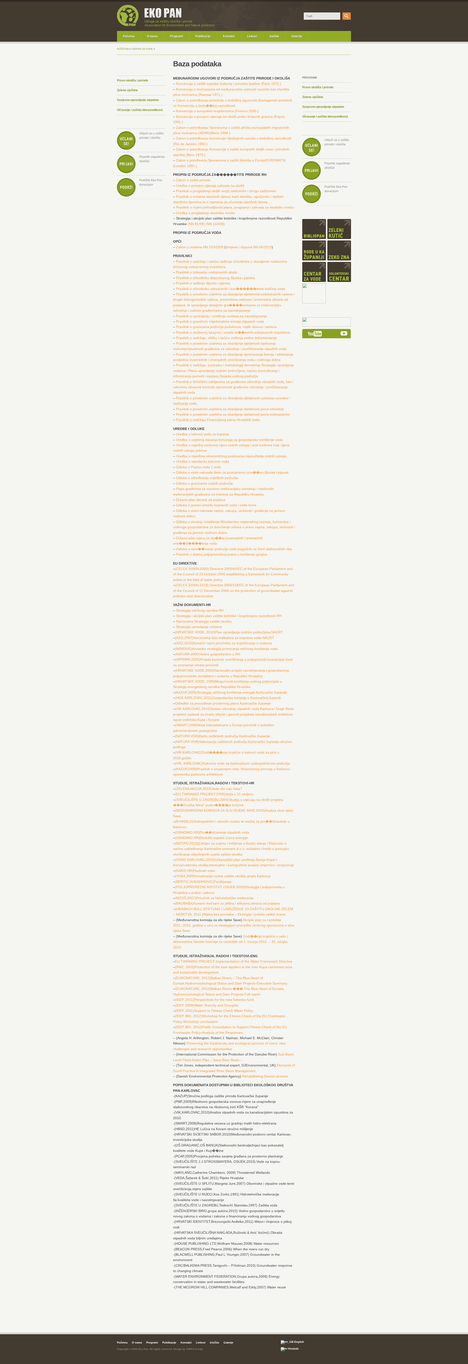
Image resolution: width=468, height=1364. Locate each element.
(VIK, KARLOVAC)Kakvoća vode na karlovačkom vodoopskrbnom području (232, 763)
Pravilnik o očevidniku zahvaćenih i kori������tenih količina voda (230, 289)
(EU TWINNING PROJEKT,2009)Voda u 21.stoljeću (214, 794)
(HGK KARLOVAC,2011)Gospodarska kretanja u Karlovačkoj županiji (228, 698)
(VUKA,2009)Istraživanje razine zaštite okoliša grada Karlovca (222, 876)
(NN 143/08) (215, 224)
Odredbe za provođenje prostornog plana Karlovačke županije (223, 703)
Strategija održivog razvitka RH (200, 610)
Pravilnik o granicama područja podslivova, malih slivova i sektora (226, 327)
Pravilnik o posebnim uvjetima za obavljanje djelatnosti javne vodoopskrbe (233, 414)
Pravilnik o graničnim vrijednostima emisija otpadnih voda (220, 321)
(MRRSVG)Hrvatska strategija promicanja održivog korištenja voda (226, 649)
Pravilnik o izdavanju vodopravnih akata (206, 272)
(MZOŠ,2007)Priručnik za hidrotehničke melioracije (214, 898)
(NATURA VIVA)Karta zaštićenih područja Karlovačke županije (222, 736)
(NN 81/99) (196, 224)
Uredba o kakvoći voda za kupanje (202, 434)
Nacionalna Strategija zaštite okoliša (204, 621)
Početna (129, 36)
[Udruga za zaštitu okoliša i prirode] (127, 25)
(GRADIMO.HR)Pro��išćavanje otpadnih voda (212, 832)
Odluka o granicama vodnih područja (204, 483)
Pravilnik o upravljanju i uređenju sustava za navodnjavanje (221, 316)
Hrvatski (293, 1348)
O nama (152, 36)
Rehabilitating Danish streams (265, 1076)
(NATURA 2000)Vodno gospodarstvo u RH (207, 654)
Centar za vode (142, 49)
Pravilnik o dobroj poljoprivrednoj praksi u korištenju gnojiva (221, 554)
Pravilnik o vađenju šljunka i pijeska (203, 283)
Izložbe (274, 36)
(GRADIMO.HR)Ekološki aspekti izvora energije (211, 838)
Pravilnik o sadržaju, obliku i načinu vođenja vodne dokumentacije (226, 338)
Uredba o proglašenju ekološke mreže (205, 213)
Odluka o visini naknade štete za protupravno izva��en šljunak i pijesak (232, 472)
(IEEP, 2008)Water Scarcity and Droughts (206, 1005)
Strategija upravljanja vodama (199, 627)
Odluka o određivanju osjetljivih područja (207, 478)
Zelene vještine (127, 90)
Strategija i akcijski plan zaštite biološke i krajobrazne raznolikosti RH (229, 616)
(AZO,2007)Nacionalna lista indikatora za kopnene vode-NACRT (224, 638)
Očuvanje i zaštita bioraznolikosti (140, 110)
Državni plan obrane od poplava (200, 500)
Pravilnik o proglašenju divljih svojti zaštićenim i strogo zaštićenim (226, 191)
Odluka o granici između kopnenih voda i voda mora (216, 505)
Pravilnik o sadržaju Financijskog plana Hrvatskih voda (218, 420)
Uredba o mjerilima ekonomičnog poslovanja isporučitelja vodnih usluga (231, 456)
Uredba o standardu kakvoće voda (202, 461)
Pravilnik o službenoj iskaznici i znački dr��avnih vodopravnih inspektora (233, 332)
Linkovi (252, 36)
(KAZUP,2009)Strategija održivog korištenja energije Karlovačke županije (231, 692)
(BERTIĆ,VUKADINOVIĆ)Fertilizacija (203, 882)
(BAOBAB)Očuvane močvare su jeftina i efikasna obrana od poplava (227, 903)
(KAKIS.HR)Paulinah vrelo (195, 871)
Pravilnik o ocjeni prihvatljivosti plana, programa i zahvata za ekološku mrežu (235, 207)
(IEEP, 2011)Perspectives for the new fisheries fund (214, 1000)
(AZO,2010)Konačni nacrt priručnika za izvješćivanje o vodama (223, 643)
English (298, 1341)
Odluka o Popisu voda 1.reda (198, 467)
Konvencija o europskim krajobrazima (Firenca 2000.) (217, 111)
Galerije (297, 36)
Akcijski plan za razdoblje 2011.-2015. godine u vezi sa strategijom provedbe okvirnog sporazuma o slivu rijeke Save (233, 925)
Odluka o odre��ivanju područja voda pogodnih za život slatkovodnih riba (234, 549)
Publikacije (203, 36)
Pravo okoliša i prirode (132, 80)
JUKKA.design (194, 1349)
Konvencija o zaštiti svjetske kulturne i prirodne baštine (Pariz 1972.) (228, 84)
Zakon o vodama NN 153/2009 (200, 247)
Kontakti (229, 36)
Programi (176, 36)
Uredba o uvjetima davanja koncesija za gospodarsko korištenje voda (229, 440)
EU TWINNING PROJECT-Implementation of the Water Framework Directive (233, 961)
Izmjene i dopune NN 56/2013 (249, 247)
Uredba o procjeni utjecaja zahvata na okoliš (210, 186)
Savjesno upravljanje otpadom (138, 100)
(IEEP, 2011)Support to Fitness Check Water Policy (214, 1011)
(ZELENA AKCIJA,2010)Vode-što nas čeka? (208, 789)
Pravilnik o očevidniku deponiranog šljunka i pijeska (215, 278)
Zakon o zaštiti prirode (193, 180)
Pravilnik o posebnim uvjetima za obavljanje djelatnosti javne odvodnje (230, 409)
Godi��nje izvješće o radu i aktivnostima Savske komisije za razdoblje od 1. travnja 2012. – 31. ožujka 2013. (230, 941)
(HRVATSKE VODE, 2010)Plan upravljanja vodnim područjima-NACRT (229, 632)
